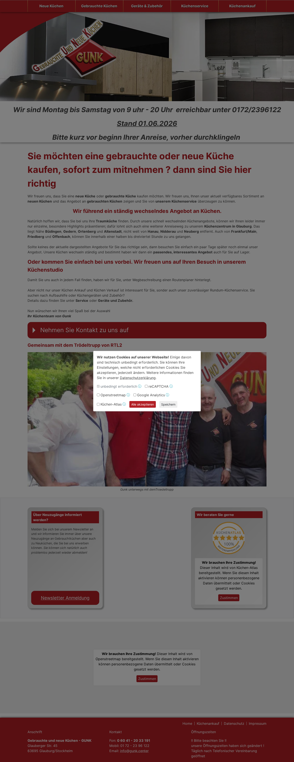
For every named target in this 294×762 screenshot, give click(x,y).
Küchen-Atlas (111, 404)
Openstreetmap (113, 395)
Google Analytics (151, 395)
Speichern (168, 404)
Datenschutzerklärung (138, 378)
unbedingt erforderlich (119, 386)
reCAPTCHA (159, 386)
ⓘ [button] (139, 386)
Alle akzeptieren (142, 404)
